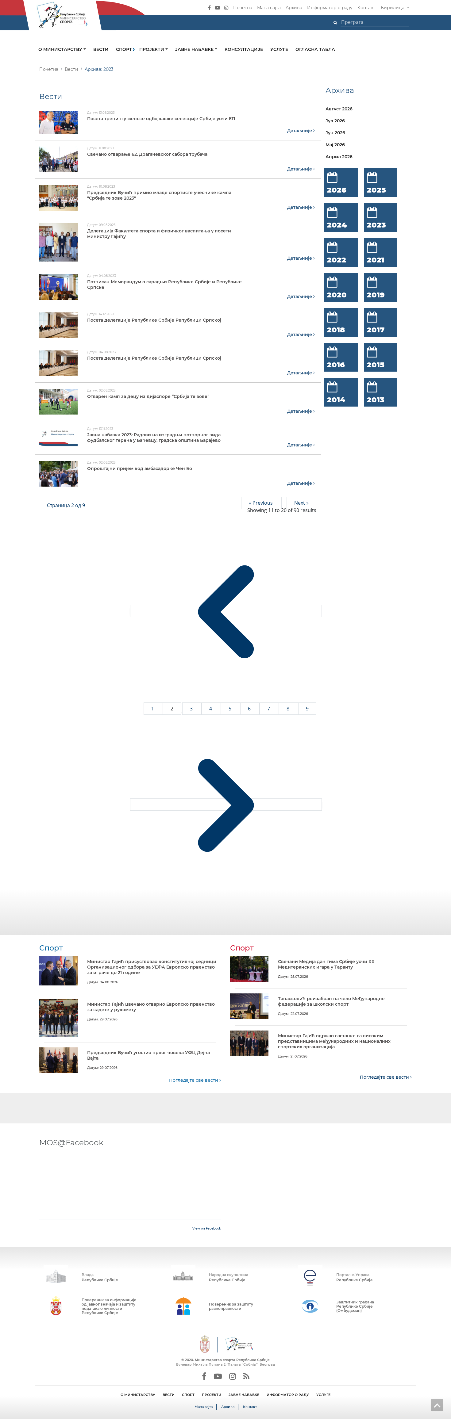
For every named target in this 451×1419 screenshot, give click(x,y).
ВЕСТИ (169, 1395)
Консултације (244, 49)
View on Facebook (206, 1228)
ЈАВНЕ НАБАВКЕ (244, 1395)
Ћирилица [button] (393, 7)
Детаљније (300, 130)
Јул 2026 (335, 121)
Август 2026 (339, 109)
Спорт (124, 49)
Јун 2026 (335, 133)
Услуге (279, 49)
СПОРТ (188, 1395)
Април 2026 (339, 156)
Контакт (366, 7)
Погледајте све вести (194, 1080)
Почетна (242, 7)
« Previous (261, 502)
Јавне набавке (195, 49)
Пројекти (152, 49)
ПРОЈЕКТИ (211, 1395)
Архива (294, 7)
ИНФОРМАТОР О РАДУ (288, 1395)
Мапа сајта (269, 7)
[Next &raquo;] (226, 804)
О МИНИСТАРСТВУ (138, 1395)
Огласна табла (315, 49)
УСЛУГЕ (323, 1395)
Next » (301, 502)
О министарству (60, 49)
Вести (101, 49)
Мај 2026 (335, 144)
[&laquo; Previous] (226, 611)
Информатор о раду (330, 7)
